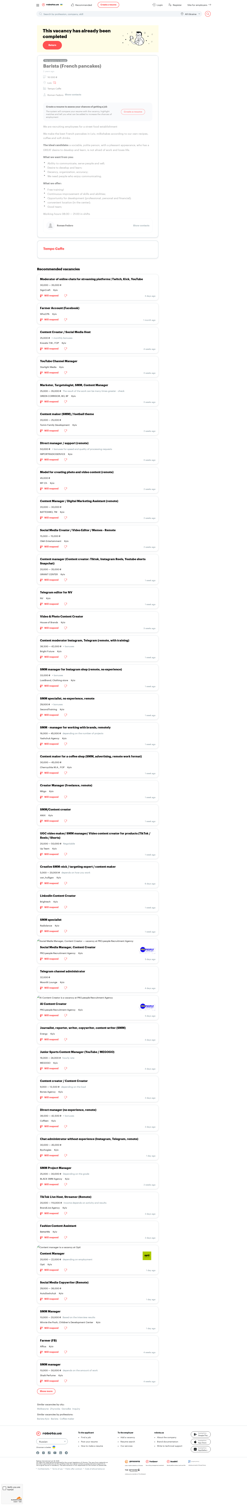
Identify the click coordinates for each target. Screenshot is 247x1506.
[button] (201, 1434)
